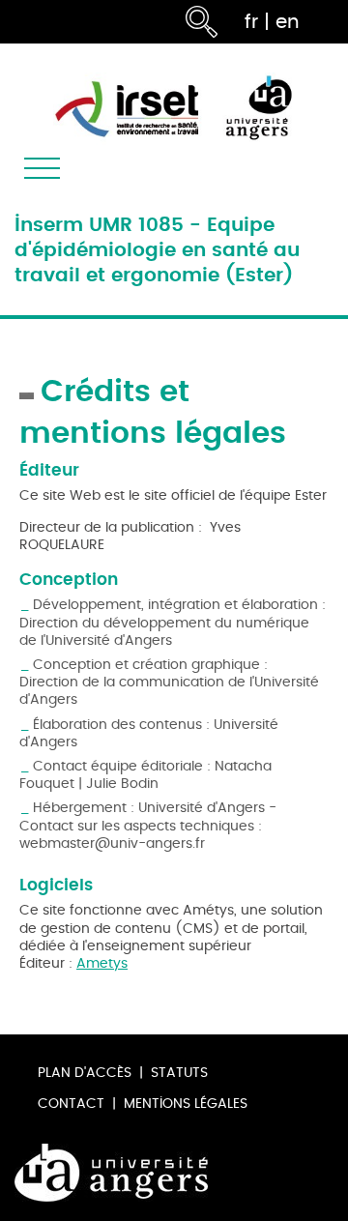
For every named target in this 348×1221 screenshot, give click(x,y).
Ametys (102, 963)
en (288, 22)
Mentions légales (185, 1103)
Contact (71, 1103)
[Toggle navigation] (42, 168)
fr (251, 22)
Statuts (179, 1072)
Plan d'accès (84, 1072)
